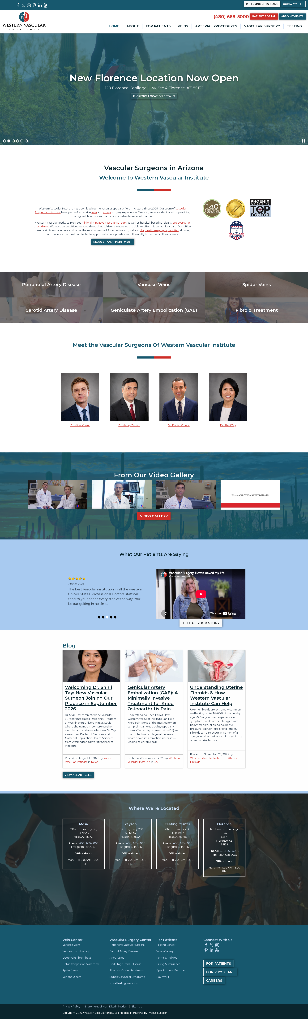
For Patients (158, 26)
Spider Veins (70, 970)
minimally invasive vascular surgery (104, 222)
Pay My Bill (293, 4)
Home (114, 26)
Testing (294, 26)
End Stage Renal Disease (125, 964)
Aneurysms (117, 957)
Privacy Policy (71, 1006)
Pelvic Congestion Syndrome (81, 964)
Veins (183, 26)
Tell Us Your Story (201, 623)
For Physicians (220, 972)
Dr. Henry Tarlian (129, 425)
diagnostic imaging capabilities (159, 230)
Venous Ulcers (72, 976)
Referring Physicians (262, 4)
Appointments (292, 16)
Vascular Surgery (262, 26)
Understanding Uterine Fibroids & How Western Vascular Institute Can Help (216, 695)
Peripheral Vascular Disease (127, 944)
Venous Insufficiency (76, 951)
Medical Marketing (131, 1012)
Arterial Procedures (216, 26)
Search (162, 1012)
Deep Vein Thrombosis (77, 957)
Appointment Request (170, 970)
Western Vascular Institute (207, 758)
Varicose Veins (71, 944)
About (132, 26)
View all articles (78, 775)
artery (107, 212)
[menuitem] (114, 26)
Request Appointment (119, 102)
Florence (224, 824)
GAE (156, 762)
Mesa (83, 824)
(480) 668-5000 (231, 16)
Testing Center (177, 824)
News (94, 762)
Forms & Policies (166, 957)
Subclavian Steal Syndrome (127, 976)
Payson (130, 824)
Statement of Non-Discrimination (106, 1006)
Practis (152, 1012)
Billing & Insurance (168, 964)
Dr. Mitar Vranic (80, 425)
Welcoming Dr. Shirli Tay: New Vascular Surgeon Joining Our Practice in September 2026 (91, 698)
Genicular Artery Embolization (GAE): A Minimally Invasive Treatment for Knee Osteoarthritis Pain (153, 698)
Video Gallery (154, 516)
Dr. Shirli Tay (228, 425)
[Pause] (304, 141)
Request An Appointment (112, 241)
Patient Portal (264, 16)
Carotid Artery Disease (124, 951)
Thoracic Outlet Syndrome (127, 970)
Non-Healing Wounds (123, 983)
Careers (214, 980)
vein (94, 212)
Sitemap (137, 1006)
